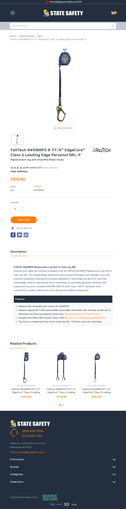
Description (18, 251)
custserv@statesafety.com (30, 452)
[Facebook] (13, 234)
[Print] (26, 234)
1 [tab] (60, 405)
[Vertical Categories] (12, 13)
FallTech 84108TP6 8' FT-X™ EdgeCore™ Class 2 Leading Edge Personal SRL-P (61, 391)
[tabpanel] (26, 376)
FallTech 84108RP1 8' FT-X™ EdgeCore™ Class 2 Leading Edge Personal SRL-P (96, 391)
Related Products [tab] (23, 343)
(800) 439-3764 (32, 431)
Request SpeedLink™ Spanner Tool (82, 314)
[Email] (19, 234)
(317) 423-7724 (32, 436)
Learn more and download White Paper (86, 318)
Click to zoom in (64, 128)
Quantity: (15, 202)
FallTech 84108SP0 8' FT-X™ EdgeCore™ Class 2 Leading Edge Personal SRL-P (26, 391)
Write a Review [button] (50, 167)
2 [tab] (63, 405)
